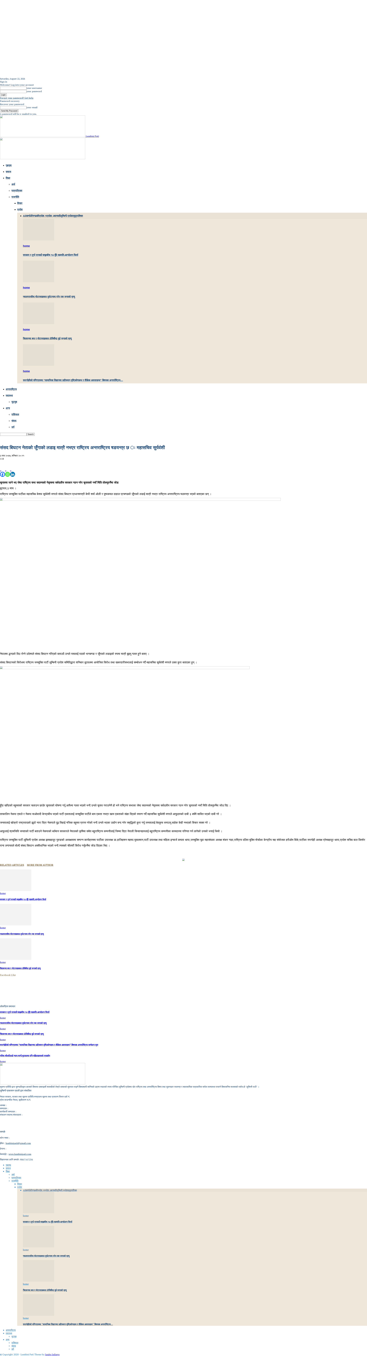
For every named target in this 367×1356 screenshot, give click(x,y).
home (26, 245)
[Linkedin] (12, 471)
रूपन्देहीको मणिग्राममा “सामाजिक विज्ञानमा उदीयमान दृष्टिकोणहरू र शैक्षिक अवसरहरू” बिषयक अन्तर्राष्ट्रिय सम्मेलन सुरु (49, 1045)
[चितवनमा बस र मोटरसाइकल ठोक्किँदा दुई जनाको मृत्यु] (38, 323)
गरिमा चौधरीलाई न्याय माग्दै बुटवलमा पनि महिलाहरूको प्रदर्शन (25, 1056)
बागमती (57, 215)
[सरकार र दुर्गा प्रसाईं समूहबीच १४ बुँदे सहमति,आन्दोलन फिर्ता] (38, 239)
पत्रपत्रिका (16, 190)
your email (32, 107)
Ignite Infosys (52, 1354)
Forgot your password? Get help (16, 97)
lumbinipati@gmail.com (18, 1143)
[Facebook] (2, 471)
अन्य (8, 408)
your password (34, 91)
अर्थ (13, 184)
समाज (8, 171)
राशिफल (15, 414)
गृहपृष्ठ (9, 165)
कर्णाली (29, 215)
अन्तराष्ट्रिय (11, 389)
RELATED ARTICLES (12, 865)
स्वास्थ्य (9, 395)
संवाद (13, 420)
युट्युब (14, 401)
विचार (19, 203)
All (24, 215)
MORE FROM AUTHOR (40, 865)
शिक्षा (8, 178)
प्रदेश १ (42, 215)
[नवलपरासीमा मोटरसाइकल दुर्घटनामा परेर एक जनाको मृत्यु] (38, 281)
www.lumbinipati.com (20, 1154)
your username (34, 88)
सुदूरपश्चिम (78, 215)
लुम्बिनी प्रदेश (66, 215)
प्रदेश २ (50, 215)
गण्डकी (36, 215)
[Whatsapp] (7, 471)
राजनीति (15, 196)
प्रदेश (20, 209)
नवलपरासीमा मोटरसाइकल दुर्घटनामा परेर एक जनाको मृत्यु (49, 296)
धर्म (12, 427)
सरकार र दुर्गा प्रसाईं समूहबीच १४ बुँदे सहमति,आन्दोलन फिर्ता (50, 255)
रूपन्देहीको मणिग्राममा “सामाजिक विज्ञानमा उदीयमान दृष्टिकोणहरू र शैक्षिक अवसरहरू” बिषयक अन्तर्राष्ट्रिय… (73, 380)
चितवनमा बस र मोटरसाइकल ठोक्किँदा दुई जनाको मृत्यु (47, 338)
